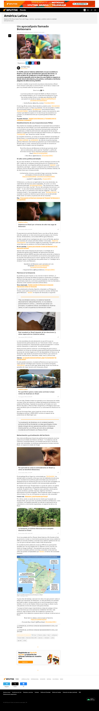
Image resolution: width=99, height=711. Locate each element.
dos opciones (56, 106)
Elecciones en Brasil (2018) (31, 637)
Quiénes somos (6, 692)
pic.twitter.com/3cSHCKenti (39, 100)
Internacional (27, 635)
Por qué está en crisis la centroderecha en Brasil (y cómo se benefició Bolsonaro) (36, 468)
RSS (80, 692)
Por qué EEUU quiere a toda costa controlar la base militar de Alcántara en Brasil (36, 393)
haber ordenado (23, 140)
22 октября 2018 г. (47, 156)
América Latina (22, 222)
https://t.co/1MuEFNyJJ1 (48, 99)
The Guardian (50, 476)
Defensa (49, 679)
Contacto (37, 692)
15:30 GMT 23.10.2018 (22, 32)
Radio (61, 679)
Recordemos (21, 365)
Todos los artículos (24, 68)
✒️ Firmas (34, 635)
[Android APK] (91, 699)
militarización (46, 637)
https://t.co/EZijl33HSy (29, 176)
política (52, 637)
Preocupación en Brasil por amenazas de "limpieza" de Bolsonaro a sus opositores (38, 199)
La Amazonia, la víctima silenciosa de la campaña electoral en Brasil (35, 529)
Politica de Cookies (56, 692)
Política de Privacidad (45, 692)
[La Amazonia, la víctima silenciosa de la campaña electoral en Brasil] (38, 517)
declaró (30, 292)
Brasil (49, 635)
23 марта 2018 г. (50, 270)
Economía (42, 679)
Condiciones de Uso (16, 692)
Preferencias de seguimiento (10, 694)
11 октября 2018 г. (49, 103)
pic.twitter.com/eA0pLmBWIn (46, 176)
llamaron (52, 165)
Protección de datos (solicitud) (70, 692)
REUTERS (19, 60)
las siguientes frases (36, 185)
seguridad (19, 640)
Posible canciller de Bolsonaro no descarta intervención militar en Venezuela (35, 285)
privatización (34, 140)
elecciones (40, 637)
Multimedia (56, 679)
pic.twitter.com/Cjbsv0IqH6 (39, 267)
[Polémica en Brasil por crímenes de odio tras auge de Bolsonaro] (38, 211)
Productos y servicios (28, 692)
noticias (24, 640)
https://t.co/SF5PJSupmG (38, 619)
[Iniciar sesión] (87, 10)
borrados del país (51, 192)
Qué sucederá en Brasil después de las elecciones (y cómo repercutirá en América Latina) (37, 333)
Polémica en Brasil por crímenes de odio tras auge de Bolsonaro (37, 225)
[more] (58, 229)
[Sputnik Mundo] (11, 11)
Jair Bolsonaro (36, 109)
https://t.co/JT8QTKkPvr (41, 265)
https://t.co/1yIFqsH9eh (40, 153)
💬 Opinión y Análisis (42, 635)
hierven (41, 551)
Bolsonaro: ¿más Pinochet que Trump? (36, 496)
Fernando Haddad (22, 111)
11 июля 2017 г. (47, 179)
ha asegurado (21, 134)
